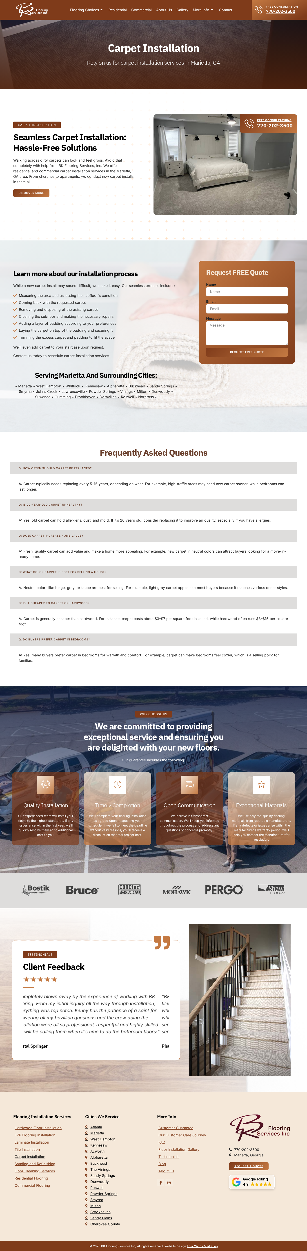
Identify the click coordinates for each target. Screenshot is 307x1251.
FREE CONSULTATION (282, 6)
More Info (201, 10)
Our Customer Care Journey (182, 1135)
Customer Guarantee (175, 1128)
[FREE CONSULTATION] (259, 9)
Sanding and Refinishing (35, 1164)
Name (211, 284)
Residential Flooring (31, 1178)
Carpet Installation (30, 1156)
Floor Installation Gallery (178, 1149)
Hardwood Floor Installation (38, 1128)
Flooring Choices (84, 10)
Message (213, 318)
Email (211, 301)
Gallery (182, 10)
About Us (164, 10)
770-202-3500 (280, 11)
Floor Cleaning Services (35, 1171)
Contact (225, 10)
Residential (118, 10)
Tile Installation (27, 1149)
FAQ (161, 1142)
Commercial (141, 10)
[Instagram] (169, 1182)
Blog (162, 1164)
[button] (252, 1182)
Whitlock (72, 386)
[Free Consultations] (249, 123)
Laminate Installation (32, 1142)
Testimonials (168, 1156)
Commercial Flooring (32, 1185)
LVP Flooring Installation (35, 1135)
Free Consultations (274, 120)
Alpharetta (115, 386)
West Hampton (48, 386)
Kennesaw (94, 386)
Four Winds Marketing (202, 1246)
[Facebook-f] (160, 1182)
